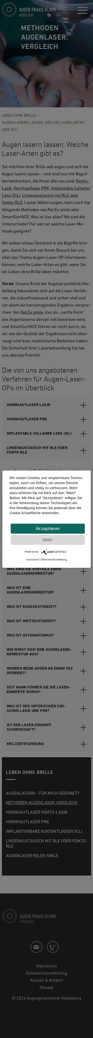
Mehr (47, 539)
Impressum (32, 559)
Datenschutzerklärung (54, 559)
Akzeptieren (48, 528)
